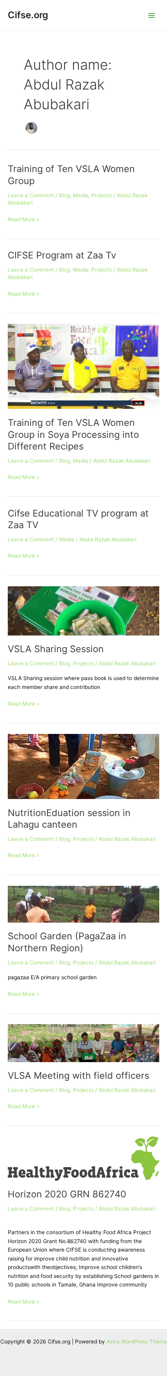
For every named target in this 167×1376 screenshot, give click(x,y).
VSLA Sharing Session (56, 648)
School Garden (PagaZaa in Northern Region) (67, 942)
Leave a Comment (31, 195)
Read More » (23, 218)
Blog (64, 195)
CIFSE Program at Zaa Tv (62, 255)
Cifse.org (28, 15)
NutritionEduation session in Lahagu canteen (69, 818)
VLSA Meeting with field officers (78, 1075)
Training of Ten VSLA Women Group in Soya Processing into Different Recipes (73, 434)
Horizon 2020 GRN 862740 (67, 1194)
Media (80, 195)
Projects (101, 195)
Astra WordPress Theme (136, 1341)
